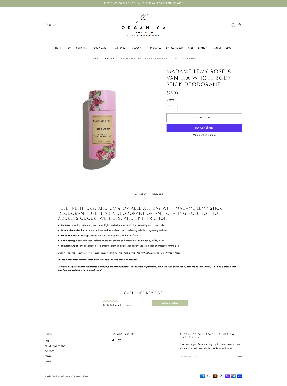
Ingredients (157, 194)
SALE (190, 47)
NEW (69, 47)
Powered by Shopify (81, 375)
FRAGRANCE (154, 47)
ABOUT (217, 47)
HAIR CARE (119, 47)
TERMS (48, 361)
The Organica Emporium (62, 375)
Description (140, 194)
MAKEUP (136, 47)
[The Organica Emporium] (143, 25)
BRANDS (202, 47)
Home (95, 58)
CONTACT (49, 351)
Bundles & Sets (175, 47)
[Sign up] (240, 356)
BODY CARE (100, 47)
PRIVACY (49, 356)
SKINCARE (81, 47)
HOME (58, 47)
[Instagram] (119, 341)
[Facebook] (113, 341)
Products (109, 58)
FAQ (47, 340)
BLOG (229, 47)
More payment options (204, 134)
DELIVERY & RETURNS (55, 346)
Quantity (171, 99)
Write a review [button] (170, 303)
